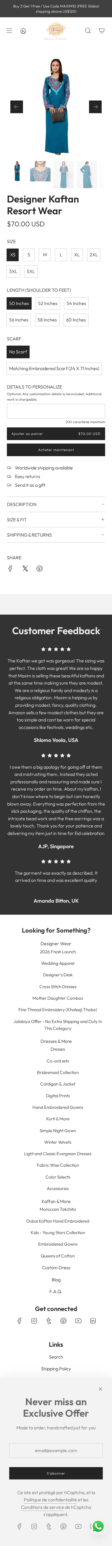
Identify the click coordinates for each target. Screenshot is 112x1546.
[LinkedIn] (93, 1321)
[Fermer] (100, 1389)
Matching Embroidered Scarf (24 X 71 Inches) (54, 368)
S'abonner (56, 1473)
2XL (94, 254)
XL (77, 254)
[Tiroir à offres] (23, 30)
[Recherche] (88, 30)
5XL (31, 271)
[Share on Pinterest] (40, 570)
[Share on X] (25, 570)
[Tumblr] (49, 1321)
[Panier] (102, 30)
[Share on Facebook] (10, 570)
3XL (13, 271)
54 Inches (76, 303)
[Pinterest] (63, 1321)
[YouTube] (78, 1321)
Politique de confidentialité (50, 1500)
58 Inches (47, 320)
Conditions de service (42, 1507)
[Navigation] (9, 30)
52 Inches (47, 303)
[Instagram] (34, 1321)
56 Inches (18, 320)
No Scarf (18, 352)
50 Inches (19, 303)
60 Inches (76, 320)
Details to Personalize (34, 387)
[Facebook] (19, 1321)
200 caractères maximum (85, 422)
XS (13, 254)
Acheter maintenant (56, 450)
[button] (16, 107)
